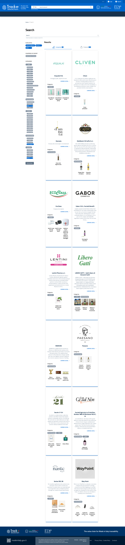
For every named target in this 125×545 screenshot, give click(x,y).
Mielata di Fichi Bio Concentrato (92, 309)
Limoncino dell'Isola (88, 173)
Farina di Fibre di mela (62, 510)
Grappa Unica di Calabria (81, 173)
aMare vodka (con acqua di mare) (51, 445)
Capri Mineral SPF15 (51, 98)
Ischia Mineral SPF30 (65, 98)
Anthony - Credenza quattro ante (65, 378)
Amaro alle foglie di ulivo (58, 163)
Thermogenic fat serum (85, 239)
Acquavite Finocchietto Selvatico (77, 309)
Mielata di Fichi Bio (85, 308)
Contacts (114, 540)
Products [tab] (87, 47)
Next (71, 95)
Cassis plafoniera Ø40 (77, 514)
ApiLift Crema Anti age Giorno (51, 230)
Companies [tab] (59, 47)
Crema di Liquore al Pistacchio (81, 366)
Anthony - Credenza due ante (58, 378)
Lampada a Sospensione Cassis (92, 514)
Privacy (76, 539)
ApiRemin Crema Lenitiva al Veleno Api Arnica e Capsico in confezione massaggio (65, 233)
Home (27, 22)
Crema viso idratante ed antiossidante (55, 511)
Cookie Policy (82, 539)
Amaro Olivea (66, 444)
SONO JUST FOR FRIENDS (85, 448)
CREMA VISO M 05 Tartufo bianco (58, 307)
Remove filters (30, 163)
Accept (84, 541)
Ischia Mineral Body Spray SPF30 (58, 99)
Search (28, 35)
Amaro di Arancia (58, 444)
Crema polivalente (84, 107)
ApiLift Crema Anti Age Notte (58, 230)
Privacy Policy (98, 540)
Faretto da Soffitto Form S (85, 514)
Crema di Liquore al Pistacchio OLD (88, 367)
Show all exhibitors (34, 9)
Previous (46, 95)
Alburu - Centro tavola (51, 377)
